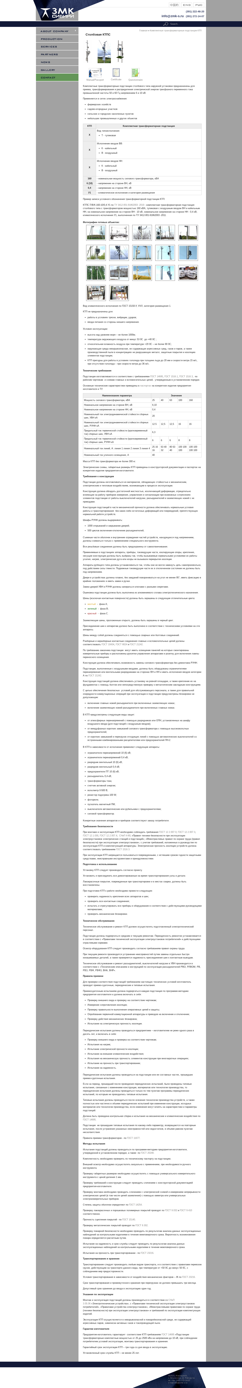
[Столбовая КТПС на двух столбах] (120, 62)
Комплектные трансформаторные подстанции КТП (176, 30)
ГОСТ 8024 (121, 644)
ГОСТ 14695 (156, 376)
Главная (143, 30)
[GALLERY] (59, 69)
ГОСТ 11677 (133, 1138)
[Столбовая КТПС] (174, 6)
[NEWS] (59, 62)
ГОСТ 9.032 (171, 1210)
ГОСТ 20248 (147, 1153)
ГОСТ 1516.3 (186, 376)
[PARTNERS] (59, 54)
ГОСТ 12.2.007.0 (167, 832)
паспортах (145, 385)
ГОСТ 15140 (128, 1219)
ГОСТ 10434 (108, 644)
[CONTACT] (59, 77)
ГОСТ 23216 (147, 1253)
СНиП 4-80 (124, 835)
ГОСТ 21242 (136, 644)
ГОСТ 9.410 (186, 1210)
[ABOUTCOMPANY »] (59, 31)
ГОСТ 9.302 (141, 1225)
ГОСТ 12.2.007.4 (108, 835)
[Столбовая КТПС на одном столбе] (87, 62)
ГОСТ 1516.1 (171, 376)
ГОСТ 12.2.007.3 (186, 832)
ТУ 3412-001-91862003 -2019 (129, 205)
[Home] (71, 20)
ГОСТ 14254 (135, 1204)
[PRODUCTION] (59, 38)
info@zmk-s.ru (173, 16)
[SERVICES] (59, 46)
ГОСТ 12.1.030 (90, 835)
